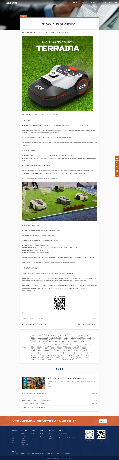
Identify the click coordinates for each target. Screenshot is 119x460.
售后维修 (13, 442)
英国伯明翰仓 (23, 433)
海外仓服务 (56, 2)
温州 (51, 339)
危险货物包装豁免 (68, 353)
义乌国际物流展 (57, 344)
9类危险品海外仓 (61, 355)
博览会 (64, 357)
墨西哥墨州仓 (23, 446)
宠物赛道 (33, 339)
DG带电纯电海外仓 (77, 344)
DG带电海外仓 (47, 350)
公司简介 (51, 433)
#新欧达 (53, 337)
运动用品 (66, 339)
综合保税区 (87, 344)
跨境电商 (86, 357)
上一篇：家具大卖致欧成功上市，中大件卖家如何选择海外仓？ (34, 324)
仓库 (60, 337)
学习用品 (39, 335)
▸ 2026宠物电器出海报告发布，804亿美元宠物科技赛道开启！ (34, 403)
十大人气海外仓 (41, 359)
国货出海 (84, 348)
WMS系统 (32, 435)
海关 (32, 346)
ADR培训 (71, 355)
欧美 (46, 335)
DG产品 (41, 357)
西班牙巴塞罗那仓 (24, 444)
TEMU (32, 348)
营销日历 (56, 341)
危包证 (42, 355)
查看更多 (51, 386)
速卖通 (32, 337)
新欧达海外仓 (68, 348)
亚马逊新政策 (76, 350)
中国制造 (76, 348)
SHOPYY (33, 453)
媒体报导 (41, 436)
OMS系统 (32, 433)
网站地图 (70, 458)
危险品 (51, 353)
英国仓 (58, 346)
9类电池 (77, 353)
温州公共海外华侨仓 (43, 339)
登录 (110, 2)
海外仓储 (72, 346)
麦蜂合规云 (41, 453)
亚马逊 (40, 344)
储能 (89, 353)
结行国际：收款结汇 (16, 453)
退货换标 (13, 440)
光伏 (84, 353)
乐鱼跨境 (28, 453)
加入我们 (51, 435)
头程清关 (13, 433)
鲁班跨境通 (23, 453)
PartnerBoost (47, 453)
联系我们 (103, 421)
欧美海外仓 (49, 357)
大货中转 (13, 436)
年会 (72, 339)
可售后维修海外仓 (66, 350)
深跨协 (32, 359)
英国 (84, 339)
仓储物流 (33, 344)
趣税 (37, 453)
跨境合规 (53, 335)
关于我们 (93, 2)
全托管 (52, 348)
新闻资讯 (84, 2)
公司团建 (81, 335)
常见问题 (32, 436)
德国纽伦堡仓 (23, 435)
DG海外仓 (79, 355)
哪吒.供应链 (76, 341)
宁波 (66, 337)
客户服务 (80, 346)
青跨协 (49, 359)
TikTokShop (73, 335)
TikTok (39, 337)
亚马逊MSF (85, 341)
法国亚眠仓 (23, 440)
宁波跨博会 (73, 337)
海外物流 (59, 348)
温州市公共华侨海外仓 (35, 350)
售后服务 (79, 357)
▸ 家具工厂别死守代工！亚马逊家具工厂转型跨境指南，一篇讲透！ (35, 396)
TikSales (57, 453)
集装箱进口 (33, 357)
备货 (69, 341)
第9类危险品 (43, 353)
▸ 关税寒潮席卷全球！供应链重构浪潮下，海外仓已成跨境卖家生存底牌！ (36, 400)
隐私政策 (51, 438)
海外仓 (56, 359)
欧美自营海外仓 (34, 353)
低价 (46, 348)
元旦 (40, 341)
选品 (78, 339)
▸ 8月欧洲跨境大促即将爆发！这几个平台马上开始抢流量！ (33, 407)
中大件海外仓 (56, 350)
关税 (90, 339)
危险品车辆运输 (51, 355)
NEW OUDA (64, 359)
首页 (48, 2)
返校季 (32, 335)
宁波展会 (81, 337)
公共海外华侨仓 (49, 346)
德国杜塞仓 (23, 438)
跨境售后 (71, 357)
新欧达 (71, 359)
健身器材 (58, 339)
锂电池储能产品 (34, 355)
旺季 (63, 341)
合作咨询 (103, 2)
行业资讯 (41, 435)
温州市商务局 (39, 346)
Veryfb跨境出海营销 (69, 453)
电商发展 (65, 346)
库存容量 (85, 350)
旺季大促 (46, 337)
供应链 (86, 355)
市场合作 (87, 346)
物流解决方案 (66, 344)
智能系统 (75, 2)
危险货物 (59, 353)
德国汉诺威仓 (23, 436)
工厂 (66, 335)
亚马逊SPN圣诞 (48, 341)
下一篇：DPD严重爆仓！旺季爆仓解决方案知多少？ (87, 324)
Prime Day (89, 337)
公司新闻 (41, 433)
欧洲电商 (57, 357)
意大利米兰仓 (23, 442)
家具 (60, 335)
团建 (88, 335)
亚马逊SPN (48, 344)
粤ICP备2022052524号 (63, 458)
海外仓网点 (65, 2)
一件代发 (33, 341)
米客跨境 (62, 453)
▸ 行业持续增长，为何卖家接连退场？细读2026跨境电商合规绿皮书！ (35, 393)
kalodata (53, 453)
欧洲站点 (39, 348)
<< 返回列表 (23, 16)
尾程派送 (13, 438)
